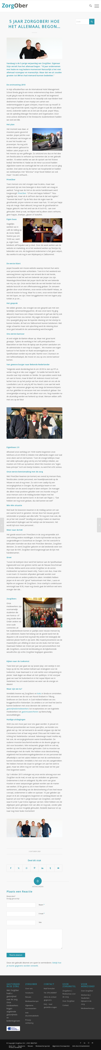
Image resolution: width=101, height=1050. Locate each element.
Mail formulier (49, 988)
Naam (41, 904)
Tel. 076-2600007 (50, 993)
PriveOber (22, 193)
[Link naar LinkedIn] (85, 1043)
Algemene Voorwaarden (30, 1007)
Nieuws (28, 997)
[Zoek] (89, 6)
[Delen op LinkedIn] (42, 868)
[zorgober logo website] (15, 6)
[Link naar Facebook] (81, 1043)
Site (40, 922)
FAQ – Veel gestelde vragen (50, 1005)
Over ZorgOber (68, 1001)
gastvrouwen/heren (30, 711)
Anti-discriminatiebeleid (32, 1014)
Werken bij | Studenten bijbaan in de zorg (86, 999)
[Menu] (95, 6)
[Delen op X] (18, 868)
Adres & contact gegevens (50, 998)
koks (39, 693)
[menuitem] (89, 6)
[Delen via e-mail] (58, 868)
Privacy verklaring (29, 1021)
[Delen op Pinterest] (34, 868)
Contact (65, 1005)
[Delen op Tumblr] (50, 868)
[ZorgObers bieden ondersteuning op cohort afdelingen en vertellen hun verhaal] (99, 525)
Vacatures (29, 993)
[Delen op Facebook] (11, 868)
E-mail (42, 913)
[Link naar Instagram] (88, 1043)
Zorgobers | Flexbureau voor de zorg (69, 994)
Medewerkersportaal (87, 1008)
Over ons (29, 988)
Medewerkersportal (32, 1001)
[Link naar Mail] (92, 1043)
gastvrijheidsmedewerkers (18, 708)
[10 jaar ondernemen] (34, 48)
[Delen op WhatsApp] (27, 868)
